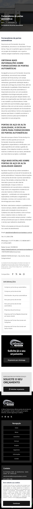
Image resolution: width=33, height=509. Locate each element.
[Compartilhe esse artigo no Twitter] (16, 274)
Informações (11, 22)
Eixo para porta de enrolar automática (12, 305)
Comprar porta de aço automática (15, 287)
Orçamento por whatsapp (16, 360)
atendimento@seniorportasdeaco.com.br (19, 232)
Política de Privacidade (21, 497)
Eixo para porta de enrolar (12, 300)
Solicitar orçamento (17, 389)
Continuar (16, 503)
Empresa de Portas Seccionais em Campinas (15, 321)
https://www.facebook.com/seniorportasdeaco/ (17, 249)
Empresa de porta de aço (12, 310)
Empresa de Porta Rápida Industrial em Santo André (15, 315)
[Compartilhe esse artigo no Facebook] (13, 274)
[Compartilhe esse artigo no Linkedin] (20, 274)
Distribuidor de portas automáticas (15, 295)
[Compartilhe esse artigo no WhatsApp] (24, 274)
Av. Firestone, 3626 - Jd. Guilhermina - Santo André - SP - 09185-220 (15, 472)
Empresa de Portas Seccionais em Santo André (15, 327)
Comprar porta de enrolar (12, 291)
